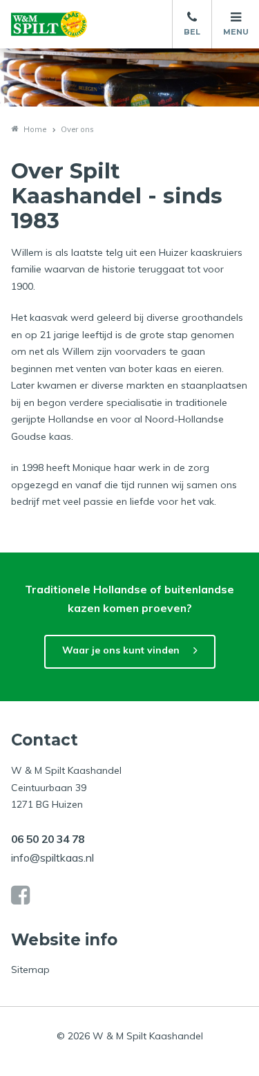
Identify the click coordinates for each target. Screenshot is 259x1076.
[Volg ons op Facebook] (20, 895)
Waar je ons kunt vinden (121, 650)
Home (34, 129)
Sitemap (30, 969)
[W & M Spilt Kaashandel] (49, 24)
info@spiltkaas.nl (52, 857)
